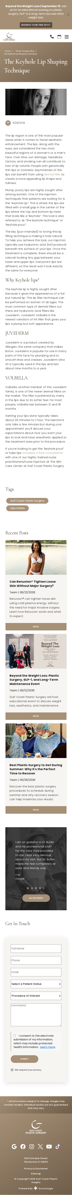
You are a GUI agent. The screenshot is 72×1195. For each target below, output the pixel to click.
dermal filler (52, 174)
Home (7, 51)
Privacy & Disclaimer (36, 1168)
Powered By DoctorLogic (36, 1188)
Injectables (17, 508)
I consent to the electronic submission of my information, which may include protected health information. (34, 1041)
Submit (24, 1058)
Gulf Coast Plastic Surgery (27, 501)
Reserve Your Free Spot (36, 24)
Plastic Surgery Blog (25, 51)
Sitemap (36, 1173)
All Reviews (36, 898)
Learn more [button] (47, 1047)
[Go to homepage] (22, 36)
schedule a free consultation (42, 453)
